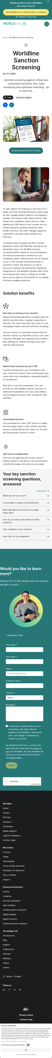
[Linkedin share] (11, 104)
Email (9, 669)
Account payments (11, 901)
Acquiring (7, 896)
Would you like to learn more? (20, 571)
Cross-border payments (13, 866)
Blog (5, 940)
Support (6, 879)
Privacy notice (26, 1015)
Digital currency (10, 919)
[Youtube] (15, 990)
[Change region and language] (22, 977)
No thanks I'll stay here (26, 17)
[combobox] (24, 697)
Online (5, 857)
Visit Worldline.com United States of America (26, 12)
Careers (6, 813)
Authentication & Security (14, 910)
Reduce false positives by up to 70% (20, 366)
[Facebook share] (5, 104)
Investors (7, 822)
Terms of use (26, 1019)
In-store (6, 852)
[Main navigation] (46, 24)
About (6, 808)
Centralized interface (13, 419)
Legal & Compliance (11, 836)
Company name (13, 681)
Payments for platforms (14, 870)
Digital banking (9, 914)
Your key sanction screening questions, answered (22, 479)
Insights (6, 945)
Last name (11, 657)
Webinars (7, 958)
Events (6, 967)
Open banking (9, 905)
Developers (8, 826)
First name (11, 645)
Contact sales (9, 840)
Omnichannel (8, 861)
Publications (8, 949)
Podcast (7, 954)
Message (11, 705)
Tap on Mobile (9, 875)
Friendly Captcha (35, 784)
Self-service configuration (15, 454)
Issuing (6, 891)
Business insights (24, 98)
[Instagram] (20, 990)
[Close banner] (49, 2)
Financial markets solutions (15, 923)
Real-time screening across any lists (20, 313)
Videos (6, 963)
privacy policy (15, 758)
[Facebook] (9, 990)
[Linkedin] (4, 990)
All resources (9, 935)
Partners (7, 817)
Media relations (10, 831)
